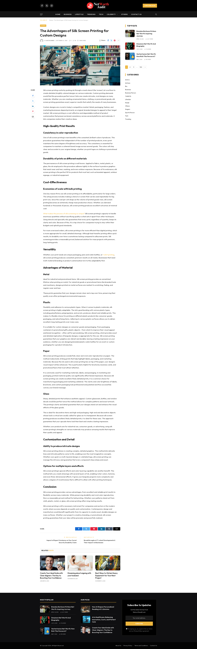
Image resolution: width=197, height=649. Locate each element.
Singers (127, 109)
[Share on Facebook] (108, 40)
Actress (127, 83)
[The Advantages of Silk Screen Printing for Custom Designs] (80, 65)
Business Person (130, 93)
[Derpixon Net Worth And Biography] (130, 46)
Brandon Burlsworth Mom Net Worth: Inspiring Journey (146, 33)
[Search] (156, 14)
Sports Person (130, 113)
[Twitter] (33, 101)
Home (57, 14)
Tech (101, 14)
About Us (118, 645)
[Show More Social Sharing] (118, 40)
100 (141, 67)
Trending (91, 14)
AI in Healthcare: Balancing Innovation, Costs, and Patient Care (104, 619)
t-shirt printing (108, 255)
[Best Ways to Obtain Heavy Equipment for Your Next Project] (107, 563)
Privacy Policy (138, 631)
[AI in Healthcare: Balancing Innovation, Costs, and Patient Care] (85, 619)
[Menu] (41, 14)
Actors (127, 80)
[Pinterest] (33, 111)
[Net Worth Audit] (98, 5)
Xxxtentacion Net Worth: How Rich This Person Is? (146, 55)
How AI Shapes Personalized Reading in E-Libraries (103, 608)
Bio (126, 86)
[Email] (33, 117)
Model (127, 103)
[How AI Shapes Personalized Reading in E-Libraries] (85, 609)
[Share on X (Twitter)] (111, 40)
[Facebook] (33, 96)
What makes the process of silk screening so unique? (64, 213)
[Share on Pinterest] (114, 40)
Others (124, 14)
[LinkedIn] (33, 106)
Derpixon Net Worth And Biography (146, 45)
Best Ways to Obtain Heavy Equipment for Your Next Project (106, 575)
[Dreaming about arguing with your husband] (80, 563)
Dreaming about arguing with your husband (79, 574)
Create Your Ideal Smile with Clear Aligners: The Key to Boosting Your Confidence (51, 575)
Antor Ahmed (50, 40)
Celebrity (111, 14)
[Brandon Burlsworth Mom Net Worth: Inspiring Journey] (130, 33)
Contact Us (136, 14)
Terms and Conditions (141, 645)
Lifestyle (79, 14)
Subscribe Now (149, 5)
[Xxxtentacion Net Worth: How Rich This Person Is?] (130, 56)
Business (68, 14)
